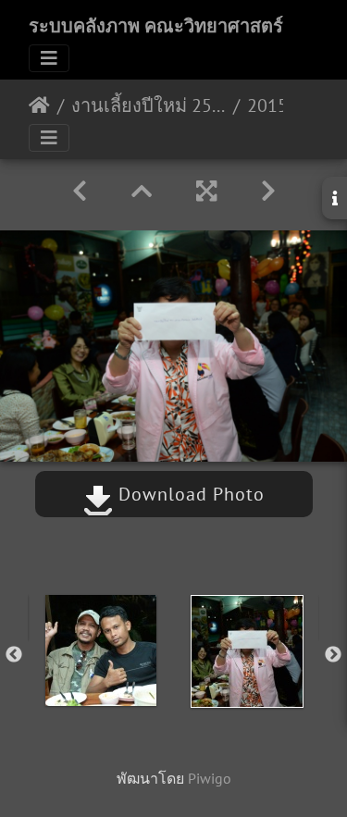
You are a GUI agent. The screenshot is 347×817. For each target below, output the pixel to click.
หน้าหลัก (39, 105)
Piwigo (209, 778)
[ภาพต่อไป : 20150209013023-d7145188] (268, 191)
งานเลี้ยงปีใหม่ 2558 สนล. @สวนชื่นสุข (148, 105)
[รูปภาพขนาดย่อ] (141, 191)
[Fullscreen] (206, 191)
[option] (101, 650)
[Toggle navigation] (49, 58)
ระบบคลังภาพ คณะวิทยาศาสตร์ (156, 26)
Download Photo (189, 494)
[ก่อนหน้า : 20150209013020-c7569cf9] (79, 191)
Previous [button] (14, 655)
